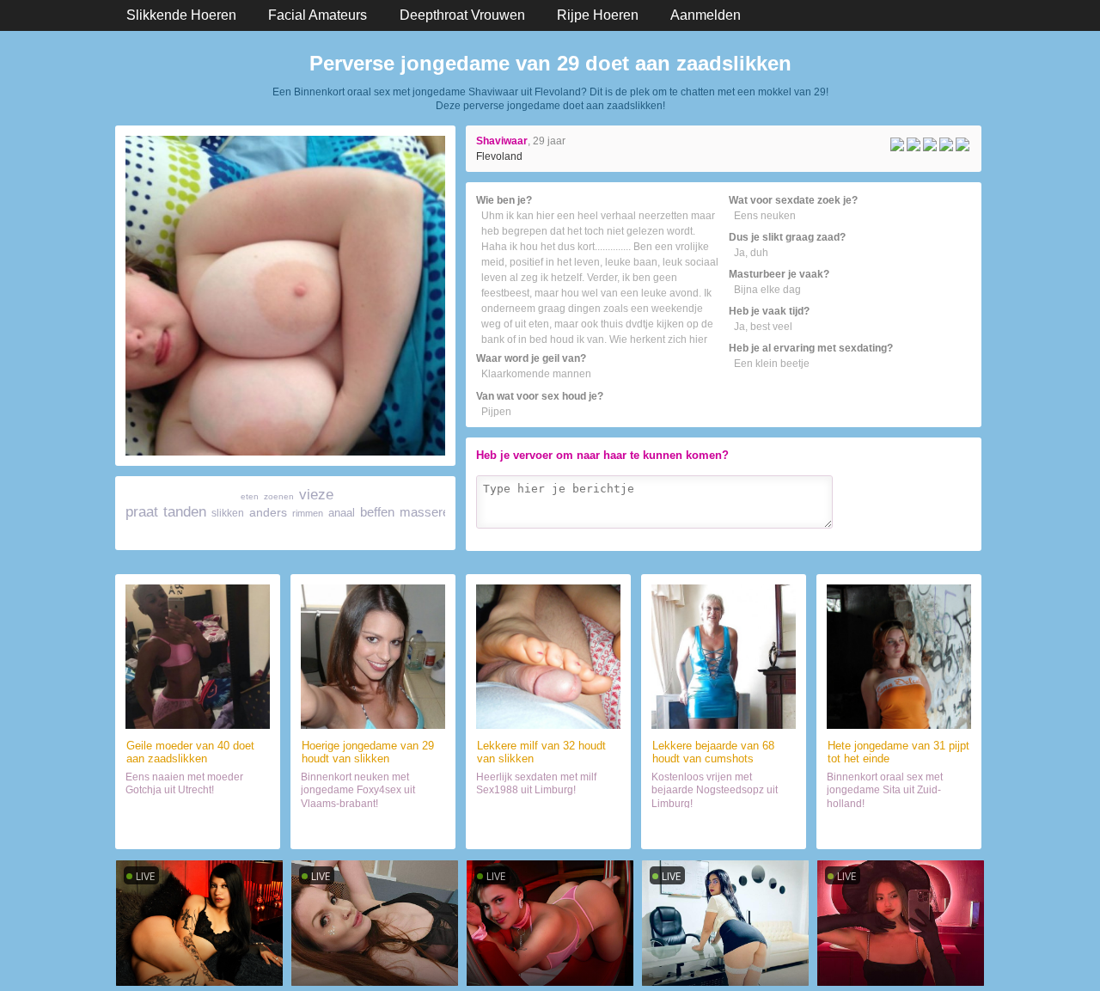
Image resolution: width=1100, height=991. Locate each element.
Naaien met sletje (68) (723, 829)
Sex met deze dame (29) (373, 829)
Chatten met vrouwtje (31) (899, 829)
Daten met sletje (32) (548, 829)
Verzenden (934, 535)
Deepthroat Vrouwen (462, 15)
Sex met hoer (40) (198, 829)
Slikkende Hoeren (181, 15)
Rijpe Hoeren (598, 15)
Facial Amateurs (317, 15)
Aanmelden (705, 15)
